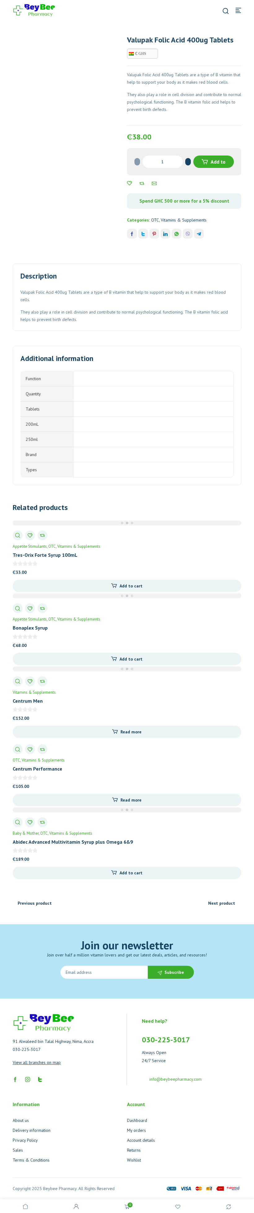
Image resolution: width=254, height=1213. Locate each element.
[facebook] (15, 1079)
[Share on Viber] (188, 234)
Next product (221, 903)
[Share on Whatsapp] (177, 234)
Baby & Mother (26, 833)
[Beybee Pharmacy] (34, 10)
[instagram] (28, 1079)
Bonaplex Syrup (30, 628)
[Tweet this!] (143, 234)
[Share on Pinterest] (154, 234)
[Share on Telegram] (199, 234)
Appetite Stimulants (30, 546)
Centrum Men (28, 701)
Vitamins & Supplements (184, 220)
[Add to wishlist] (129, 183)
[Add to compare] (141, 183)
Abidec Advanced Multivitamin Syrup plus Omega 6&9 (73, 842)
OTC (155, 220)
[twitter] (40, 1079)
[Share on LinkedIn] (165, 234)
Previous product (35, 903)
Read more (131, 732)
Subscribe (174, 972)
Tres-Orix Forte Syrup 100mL (45, 555)
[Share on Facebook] (132, 234)
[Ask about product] (154, 183)
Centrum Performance (37, 769)
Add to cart (217, 163)
